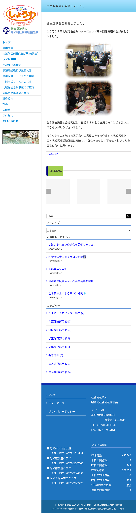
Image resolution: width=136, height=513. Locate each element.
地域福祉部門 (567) (59, 330)
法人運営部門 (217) (59, 364)
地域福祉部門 (52, 154)
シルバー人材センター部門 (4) (66, 313)
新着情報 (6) (55, 355)
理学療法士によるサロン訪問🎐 (67, 293)
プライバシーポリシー (61, 411)
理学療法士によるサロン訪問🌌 (67, 257)
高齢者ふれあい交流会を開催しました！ (72, 244)
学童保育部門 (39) (59, 338)
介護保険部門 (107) (59, 321)
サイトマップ (56, 403)
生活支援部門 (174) (59, 372)
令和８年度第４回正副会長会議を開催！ (72, 281)
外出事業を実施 (57, 269)
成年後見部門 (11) (59, 347)
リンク (52, 394)
